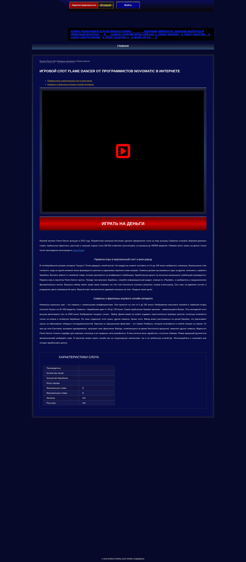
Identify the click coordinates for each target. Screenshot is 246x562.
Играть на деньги (123, 223)
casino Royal (78, 250)
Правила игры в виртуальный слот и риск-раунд (69, 81)
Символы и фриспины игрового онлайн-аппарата (70, 84)
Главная (123, 46)
